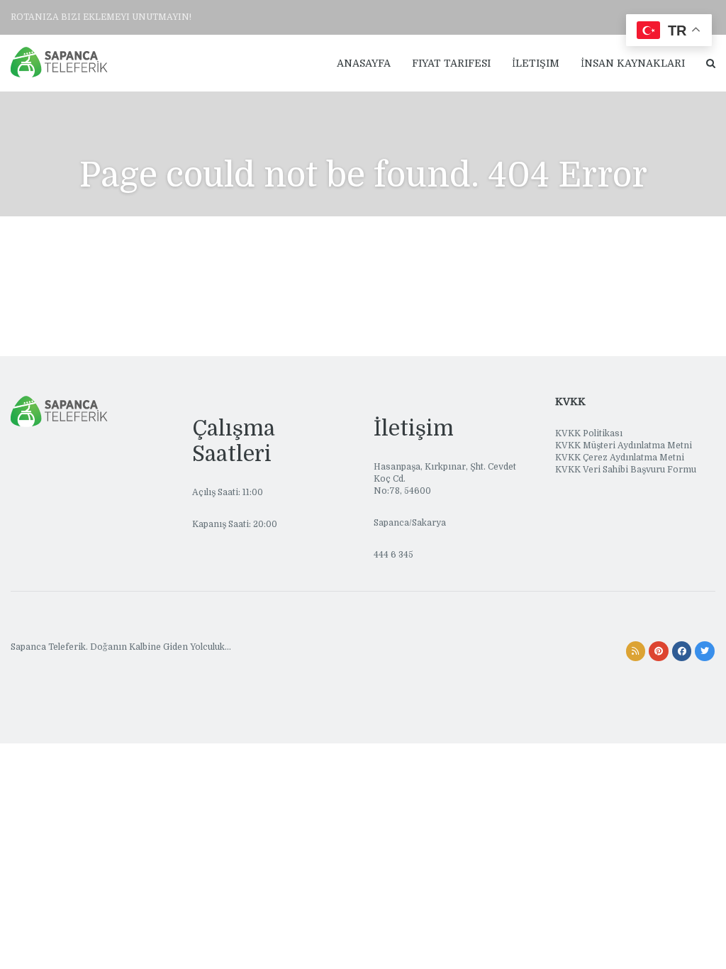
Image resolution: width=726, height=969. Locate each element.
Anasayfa (364, 63)
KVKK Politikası (588, 433)
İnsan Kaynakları (633, 63)
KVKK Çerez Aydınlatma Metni (619, 458)
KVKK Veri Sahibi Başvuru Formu (625, 470)
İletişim (535, 63)
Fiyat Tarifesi (451, 63)
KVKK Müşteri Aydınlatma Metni (623, 445)
